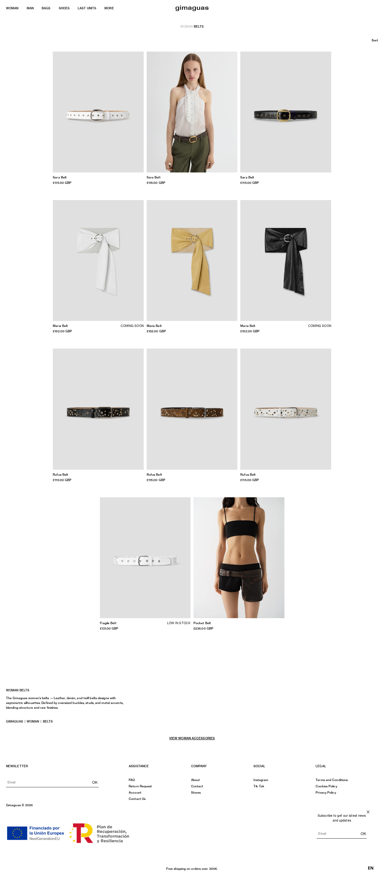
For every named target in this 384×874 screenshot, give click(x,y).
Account (135, 792)
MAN (30, 8)
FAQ (132, 780)
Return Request (140, 786)
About (195, 780)
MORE (109, 8)
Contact (197, 786)
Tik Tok (259, 786)
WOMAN (12, 8)
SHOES (64, 8)
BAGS (46, 8)
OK (95, 782)
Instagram (261, 780)
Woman (186, 26)
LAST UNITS (87, 8)
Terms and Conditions (332, 780)
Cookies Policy (326, 786)
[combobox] (370, 868)
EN (371, 868)
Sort (375, 40)
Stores (196, 792)
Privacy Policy (326, 792)
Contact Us (137, 799)
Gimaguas (14, 721)
